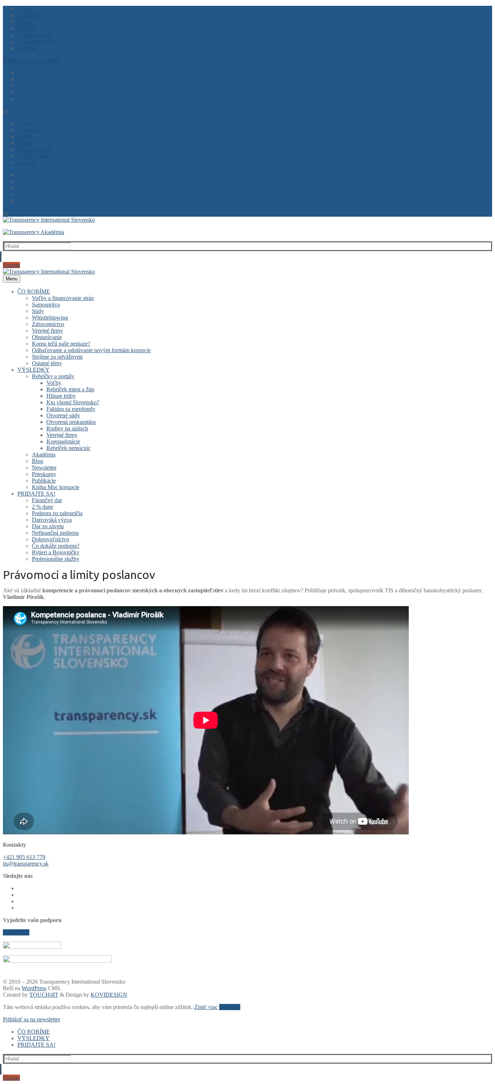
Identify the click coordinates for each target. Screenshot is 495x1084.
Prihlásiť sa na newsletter (31, 60)
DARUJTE (16, 932)
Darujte (11, 265)
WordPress (34, 988)
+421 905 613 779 (24, 857)
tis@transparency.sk (26, 863)
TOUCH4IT (43, 995)
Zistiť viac (206, 1007)
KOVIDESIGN (109, 995)
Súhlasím (229, 1007)
